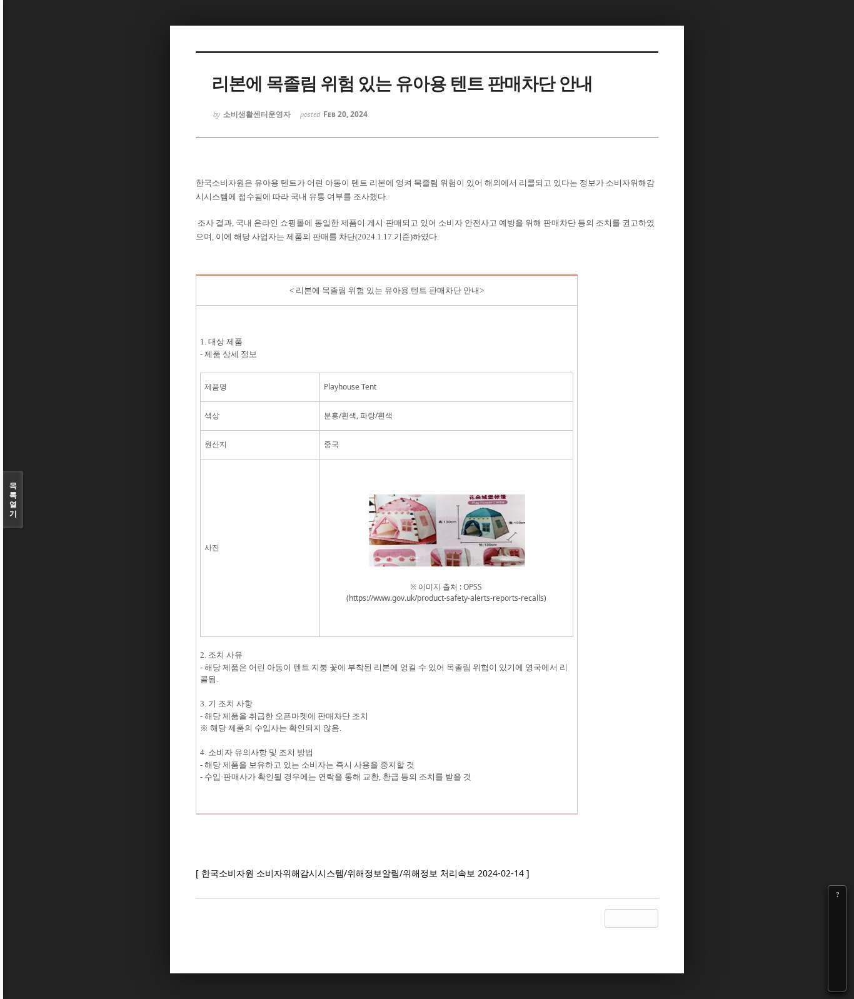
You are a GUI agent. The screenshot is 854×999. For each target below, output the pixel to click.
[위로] (837, 947)
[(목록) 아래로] (837, 964)
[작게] (837, 929)
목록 (13, 499)
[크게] (837, 912)
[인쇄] (837, 982)
